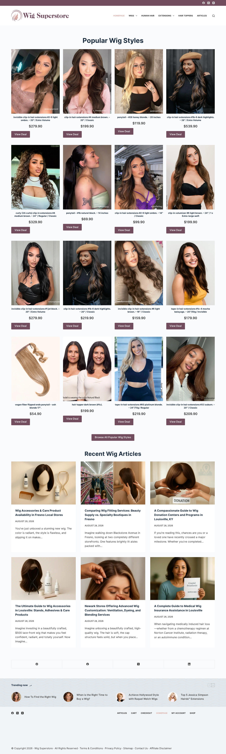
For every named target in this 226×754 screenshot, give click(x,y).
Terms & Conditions (91, 748)
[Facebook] (203, 3)
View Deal (21, 134)
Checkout (146, 713)
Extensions (164, 15)
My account (179, 713)
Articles (202, 15)
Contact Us (141, 748)
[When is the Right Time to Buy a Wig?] (68, 697)
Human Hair (147, 15)
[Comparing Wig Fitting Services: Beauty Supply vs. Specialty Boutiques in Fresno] (113, 482)
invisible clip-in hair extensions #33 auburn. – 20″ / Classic (190, 406)
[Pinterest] (36, 664)
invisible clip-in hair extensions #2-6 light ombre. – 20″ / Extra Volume (35, 118)
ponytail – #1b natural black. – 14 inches (87, 213)
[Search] (213, 16)
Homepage (119, 15)
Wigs (131, 15)
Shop (192, 713)
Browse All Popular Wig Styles (113, 437)
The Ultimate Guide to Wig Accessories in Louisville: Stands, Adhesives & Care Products (42, 610)
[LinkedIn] (189, 664)
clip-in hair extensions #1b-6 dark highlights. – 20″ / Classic (87, 310)
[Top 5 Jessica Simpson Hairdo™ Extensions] (173, 697)
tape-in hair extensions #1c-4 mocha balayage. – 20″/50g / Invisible (190, 310)
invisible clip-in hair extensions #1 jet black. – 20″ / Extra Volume (35, 310)
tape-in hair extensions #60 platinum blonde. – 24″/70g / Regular (139, 406)
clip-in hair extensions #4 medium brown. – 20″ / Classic (87, 118)
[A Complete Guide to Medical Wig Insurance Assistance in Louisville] (182, 578)
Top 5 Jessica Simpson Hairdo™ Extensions (194, 697)
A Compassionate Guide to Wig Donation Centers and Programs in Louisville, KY (178, 515)
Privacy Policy (113, 748)
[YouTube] (213, 3)
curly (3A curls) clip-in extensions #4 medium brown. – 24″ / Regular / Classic (35, 214)
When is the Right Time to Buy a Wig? (92, 697)
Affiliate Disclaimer (161, 748)
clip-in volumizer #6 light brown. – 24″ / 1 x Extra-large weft (190, 214)
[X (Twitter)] (208, 3)
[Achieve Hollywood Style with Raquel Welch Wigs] (120, 697)
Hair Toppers (185, 15)
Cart (134, 713)
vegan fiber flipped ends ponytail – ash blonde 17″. (35, 406)
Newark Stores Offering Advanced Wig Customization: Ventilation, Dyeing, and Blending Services (113, 610)
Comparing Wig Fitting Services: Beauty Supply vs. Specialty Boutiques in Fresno (113, 515)
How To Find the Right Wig (40, 696)
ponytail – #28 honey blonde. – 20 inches (138, 117)
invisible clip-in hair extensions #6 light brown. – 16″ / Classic (139, 310)
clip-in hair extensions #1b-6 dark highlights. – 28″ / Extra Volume (190, 118)
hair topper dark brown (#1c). (87, 404)
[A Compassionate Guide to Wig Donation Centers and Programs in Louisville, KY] (182, 482)
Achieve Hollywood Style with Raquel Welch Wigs (144, 697)
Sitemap (128, 748)
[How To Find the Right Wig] (16, 697)
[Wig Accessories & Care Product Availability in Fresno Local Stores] (43, 482)
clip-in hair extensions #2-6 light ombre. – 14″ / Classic (139, 214)
